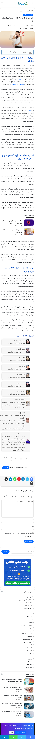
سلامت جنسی (29, 645)
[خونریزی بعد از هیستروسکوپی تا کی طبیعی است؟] (29, 690)
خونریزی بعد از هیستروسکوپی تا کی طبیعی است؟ (13, 688)
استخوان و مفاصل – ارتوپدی (25, 600)
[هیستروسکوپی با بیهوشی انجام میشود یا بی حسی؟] (29, 714)
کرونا (31, 653)
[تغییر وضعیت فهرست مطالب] (30, 52)
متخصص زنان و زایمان (17, 84)
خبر (31, 620)
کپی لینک (6, 468)
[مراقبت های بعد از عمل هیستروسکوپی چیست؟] (29, 698)
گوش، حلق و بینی (28, 662)
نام (33, 520)
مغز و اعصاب (29, 667)
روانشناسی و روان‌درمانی (26, 634)
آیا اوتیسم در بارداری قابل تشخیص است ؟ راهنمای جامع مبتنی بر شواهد (11, 680)
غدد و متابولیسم (28, 648)
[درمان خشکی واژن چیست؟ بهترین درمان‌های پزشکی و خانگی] (29, 222)
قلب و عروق (29, 650)
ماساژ (29, 110)
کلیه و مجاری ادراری (27, 656)
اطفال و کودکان (28, 603)
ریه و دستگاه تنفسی (27, 639)
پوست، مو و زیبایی (28, 608)
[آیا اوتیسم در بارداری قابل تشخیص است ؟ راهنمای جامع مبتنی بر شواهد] (29, 681)
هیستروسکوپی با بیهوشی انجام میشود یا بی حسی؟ (12, 712)
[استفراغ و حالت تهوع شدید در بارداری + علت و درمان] (29, 231)
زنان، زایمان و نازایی (24, 11)
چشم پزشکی (29, 617)
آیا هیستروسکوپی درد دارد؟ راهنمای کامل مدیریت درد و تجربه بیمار (12, 704)
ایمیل (32, 526)
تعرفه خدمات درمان (27, 611)
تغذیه (31, 614)
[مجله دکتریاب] (22, 3)
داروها (30, 628)
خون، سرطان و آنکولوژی (26, 625)
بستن (11, 732)
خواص (30, 622)
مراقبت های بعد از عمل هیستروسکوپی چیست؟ (12, 696)
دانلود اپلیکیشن (21, 732)
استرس (21, 79)
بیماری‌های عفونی (28, 605)
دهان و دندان (29, 631)
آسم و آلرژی (29, 597)
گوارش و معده (29, 659)
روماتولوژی (29, 636)
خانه (31, 11)
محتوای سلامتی (29, 664)
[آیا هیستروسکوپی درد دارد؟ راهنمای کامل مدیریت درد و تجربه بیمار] (29, 706)
